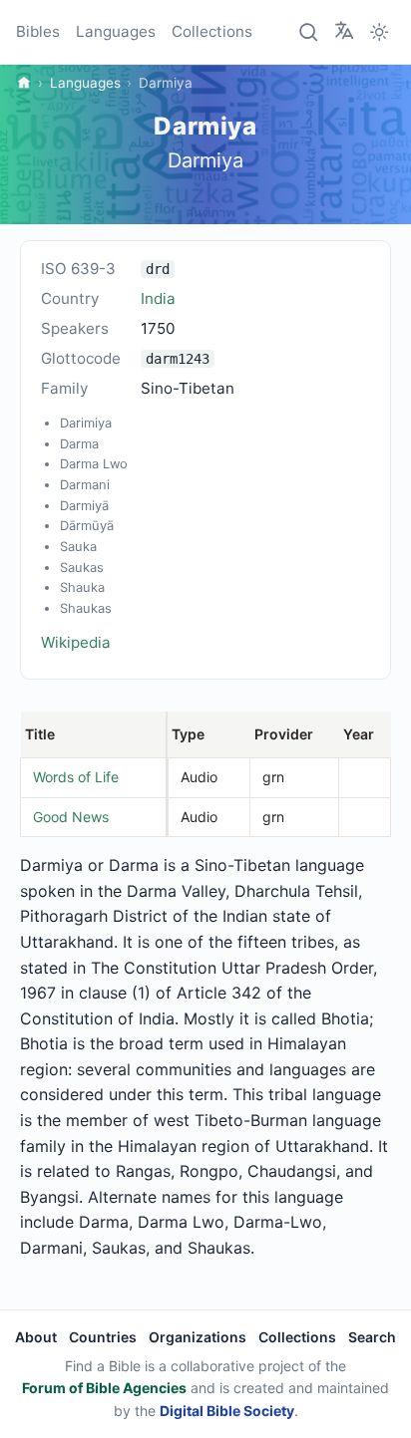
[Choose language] (344, 31)
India (158, 298)
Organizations (197, 1336)
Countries (103, 1336)
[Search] (309, 32)
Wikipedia (76, 642)
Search (372, 1336)
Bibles (38, 31)
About (36, 1336)
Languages (116, 31)
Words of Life (76, 776)
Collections (212, 31)
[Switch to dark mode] (379, 32)
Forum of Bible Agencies (104, 1387)
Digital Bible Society (227, 1410)
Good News (71, 816)
